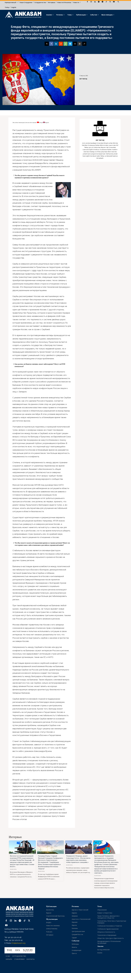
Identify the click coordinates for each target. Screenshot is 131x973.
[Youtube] (113, 2)
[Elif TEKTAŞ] (100, 128)
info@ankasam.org (18, 943)
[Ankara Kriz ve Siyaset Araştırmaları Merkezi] (23, 14)
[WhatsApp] (65, 44)
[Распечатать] (80, 44)
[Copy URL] (84, 44)
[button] (118, 2)
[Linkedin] (95, 2)
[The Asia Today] (20, 950)
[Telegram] (102, 2)
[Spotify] (98, 2)
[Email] (75, 44)
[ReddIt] (61, 44)
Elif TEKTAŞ (83, 79)
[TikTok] (106, 2)
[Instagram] (91, 2)
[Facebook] (87, 2)
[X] (110, 2)
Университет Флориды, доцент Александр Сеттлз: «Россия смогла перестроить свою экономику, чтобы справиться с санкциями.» (78, 859)
